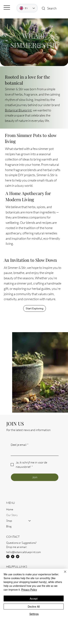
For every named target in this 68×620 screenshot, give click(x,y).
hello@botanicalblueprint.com (23, 552)
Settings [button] (34, 614)
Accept (34, 598)
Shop (9, 520)
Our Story (12, 515)
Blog (9, 526)
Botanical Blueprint (18, 110)
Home (9, 509)
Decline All (34, 606)
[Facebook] (12, 556)
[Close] (63, 573)
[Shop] (29, 521)
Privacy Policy (29, 589)
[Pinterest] (17, 556)
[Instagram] (7, 556)
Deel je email (19, 445)
